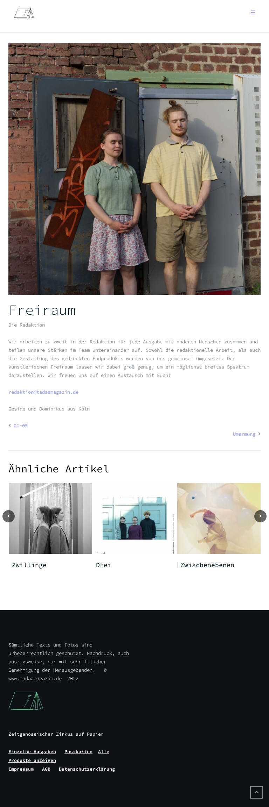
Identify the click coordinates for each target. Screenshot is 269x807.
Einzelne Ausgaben (32, 752)
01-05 (21, 425)
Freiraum (42, 310)
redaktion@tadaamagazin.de (43, 392)
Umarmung (244, 434)
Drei (103, 565)
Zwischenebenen (207, 565)
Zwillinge (29, 565)
